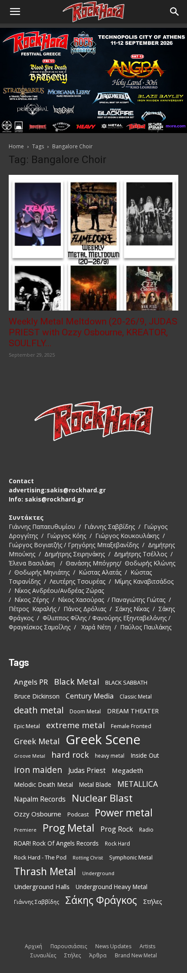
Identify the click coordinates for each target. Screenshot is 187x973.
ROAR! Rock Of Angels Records (56, 843)
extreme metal (75, 724)
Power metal (124, 812)
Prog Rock (116, 829)
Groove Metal (29, 756)
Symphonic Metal (131, 857)
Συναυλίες (43, 955)
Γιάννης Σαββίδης (36, 901)
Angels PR (31, 681)
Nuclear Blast (102, 797)
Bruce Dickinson (37, 696)
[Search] (175, 11)
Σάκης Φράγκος (101, 900)
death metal (38, 710)
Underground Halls (42, 886)
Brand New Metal (136, 955)
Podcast (78, 814)
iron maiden (38, 769)
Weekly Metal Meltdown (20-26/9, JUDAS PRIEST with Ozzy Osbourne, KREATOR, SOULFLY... (93, 332)
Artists (147, 946)
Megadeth (127, 770)
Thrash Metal (45, 871)
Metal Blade (95, 784)
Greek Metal (37, 741)
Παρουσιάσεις (68, 946)
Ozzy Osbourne (37, 813)
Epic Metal (27, 726)
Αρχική (33, 946)
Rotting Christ (88, 858)
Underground (98, 873)
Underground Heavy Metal (111, 887)
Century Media (90, 696)
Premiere (25, 829)
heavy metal (109, 755)
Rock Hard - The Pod (40, 857)
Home (16, 146)
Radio (146, 829)
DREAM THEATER (133, 711)
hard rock (70, 754)
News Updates (113, 946)
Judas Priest (87, 770)
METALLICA (137, 784)
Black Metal (76, 681)
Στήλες (152, 901)
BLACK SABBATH (126, 682)
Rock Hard (117, 843)
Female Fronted (131, 726)
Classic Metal (136, 696)
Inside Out (144, 755)
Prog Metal (68, 828)
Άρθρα (98, 955)
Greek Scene (103, 739)
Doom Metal (85, 711)
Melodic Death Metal (43, 784)
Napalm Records (40, 799)
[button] (15, 11)
